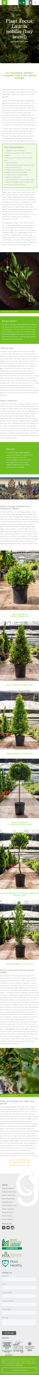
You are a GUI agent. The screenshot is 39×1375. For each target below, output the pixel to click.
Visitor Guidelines (7, 1219)
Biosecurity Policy (7, 1212)
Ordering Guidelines (8, 1188)
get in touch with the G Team (24, 1156)
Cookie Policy (19, 1365)
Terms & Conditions (8, 1209)
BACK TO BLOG (19, 1162)
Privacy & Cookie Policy (9, 1192)
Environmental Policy (8, 1199)
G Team (15, 41)
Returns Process (7, 1216)
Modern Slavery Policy (9, 1195)
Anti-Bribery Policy (7, 1202)
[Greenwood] (5, 2)
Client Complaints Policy (9, 1206)
